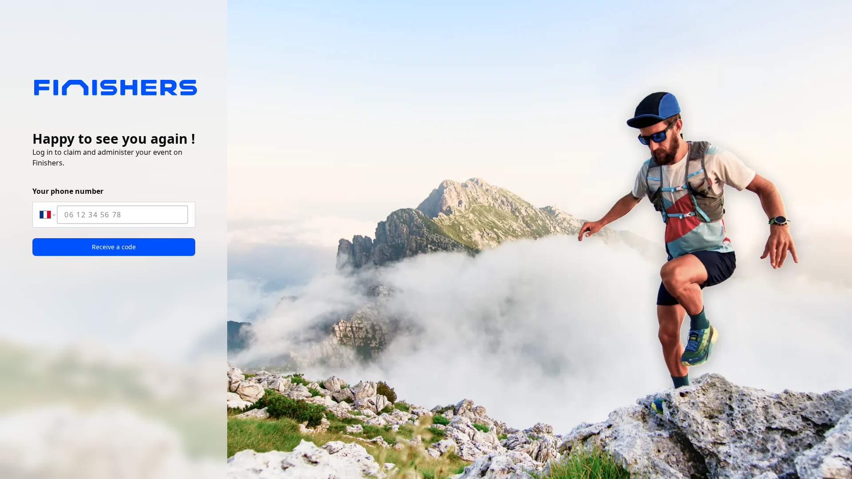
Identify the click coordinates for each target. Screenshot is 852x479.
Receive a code (114, 247)
